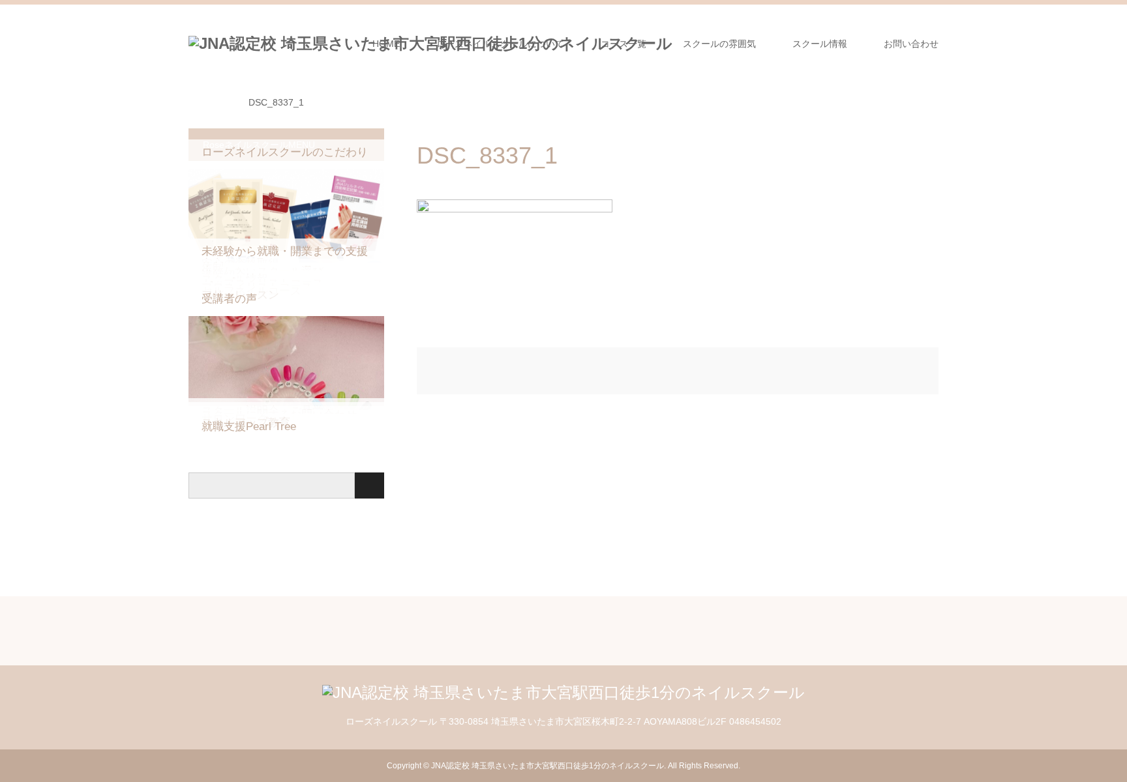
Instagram (197, 765)
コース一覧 (623, 43)
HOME (386, 43)
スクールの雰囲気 (719, 43)
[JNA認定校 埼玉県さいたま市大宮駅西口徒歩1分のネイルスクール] (563, 692)
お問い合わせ (911, 43)
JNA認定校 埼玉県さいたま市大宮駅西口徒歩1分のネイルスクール (547, 765)
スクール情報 (819, 43)
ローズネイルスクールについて (500, 43)
